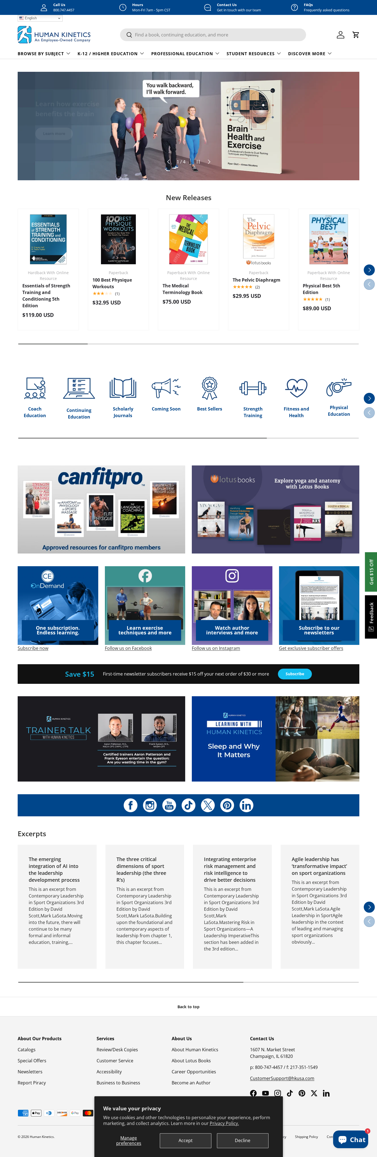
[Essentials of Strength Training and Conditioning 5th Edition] (48, 239)
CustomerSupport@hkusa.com (282, 1078)
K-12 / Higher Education (108, 53)
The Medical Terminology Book (183, 289)
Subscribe (295, 673)
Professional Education (182, 53)
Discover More (306, 53)
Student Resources (251, 53)
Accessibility (109, 1072)
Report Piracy (32, 1083)
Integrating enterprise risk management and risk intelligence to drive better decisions (230, 869)
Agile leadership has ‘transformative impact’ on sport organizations (319, 866)
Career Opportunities (194, 1072)
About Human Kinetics (195, 1050)
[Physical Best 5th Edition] (329, 239)
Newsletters (30, 1072)
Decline (242, 1140)
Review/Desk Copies (117, 1050)
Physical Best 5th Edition (321, 289)
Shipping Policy (306, 1136)
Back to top (188, 1006)
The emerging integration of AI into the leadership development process (54, 869)
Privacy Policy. (224, 1123)
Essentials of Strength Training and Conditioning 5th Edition (46, 296)
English (30, 18)
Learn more (54, 129)
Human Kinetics (42, 1136)
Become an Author (191, 1083)
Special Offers (32, 1061)
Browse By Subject (41, 53)
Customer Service (115, 1061)
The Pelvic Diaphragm (256, 280)
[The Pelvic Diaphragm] (259, 239)
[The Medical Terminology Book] (188, 239)
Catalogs (27, 1050)
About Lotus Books (191, 1061)
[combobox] (213, 34)
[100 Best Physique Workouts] (118, 239)
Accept (186, 1140)
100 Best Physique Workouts (112, 283)
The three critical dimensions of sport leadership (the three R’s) (141, 869)
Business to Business (118, 1083)
